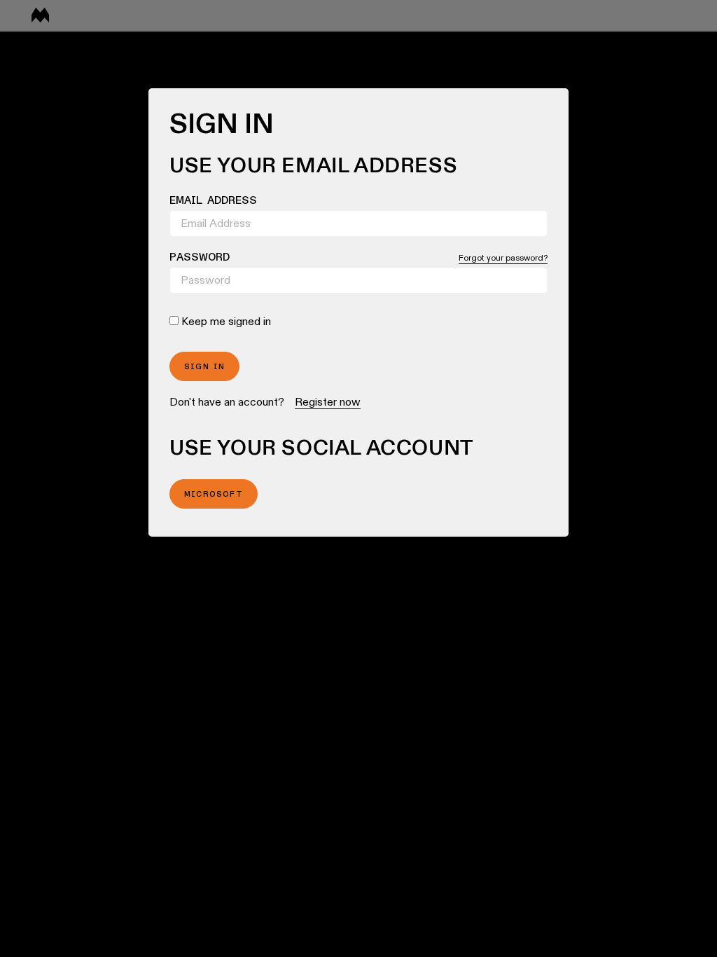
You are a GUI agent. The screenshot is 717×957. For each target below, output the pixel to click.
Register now (328, 401)
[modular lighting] (40, 16)
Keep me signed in (226, 321)
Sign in (204, 367)
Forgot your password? (503, 257)
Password (199, 257)
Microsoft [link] (213, 494)
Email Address (213, 201)
